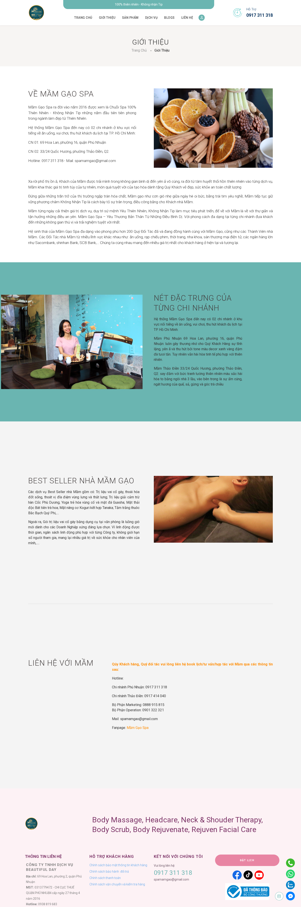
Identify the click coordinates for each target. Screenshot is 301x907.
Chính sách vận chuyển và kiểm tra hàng (117, 884)
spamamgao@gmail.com (171, 879)
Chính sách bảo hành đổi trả (109, 871)
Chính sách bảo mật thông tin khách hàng (118, 865)
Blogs (169, 17)
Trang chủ (83, 17)
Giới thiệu (107, 17)
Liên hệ (187, 17)
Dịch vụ (151, 17)
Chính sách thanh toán (105, 878)
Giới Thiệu (161, 50)
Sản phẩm (130, 17)
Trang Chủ (139, 50)
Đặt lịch (247, 860)
